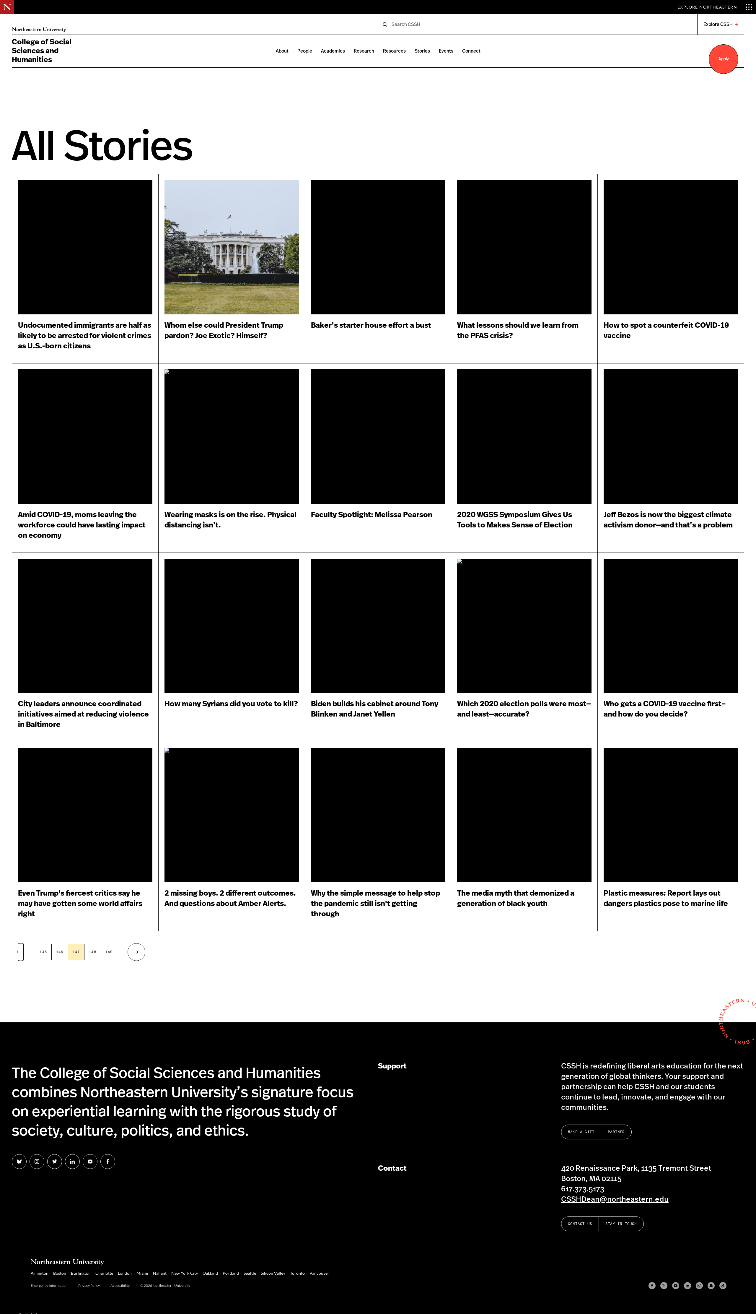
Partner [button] (616, 1132)
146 (59, 952)
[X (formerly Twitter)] (663, 1285)
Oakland (210, 1273)
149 (109, 952)
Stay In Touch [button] (621, 1224)
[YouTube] (675, 1285)
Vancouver (319, 1273)
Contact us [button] (580, 1224)
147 (76, 952)
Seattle (250, 1273)
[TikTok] (722, 1285)
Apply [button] (723, 59)
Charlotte (104, 1273)
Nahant (160, 1273)
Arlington (39, 1273)
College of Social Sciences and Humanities (41, 51)
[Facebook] (652, 1285)
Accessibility (120, 1285)
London (125, 1273)
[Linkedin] (687, 1285)
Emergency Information (49, 1285)
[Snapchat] (711, 1285)
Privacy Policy (89, 1285)
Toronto (297, 1273)
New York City (184, 1273)
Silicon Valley (273, 1273)
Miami (142, 1273)
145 (43, 952)
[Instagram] (699, 1285)
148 (92, 952)
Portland (231, 1273)
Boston (59, 1273)
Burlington (81, 1273)
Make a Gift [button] (581, 1132)
